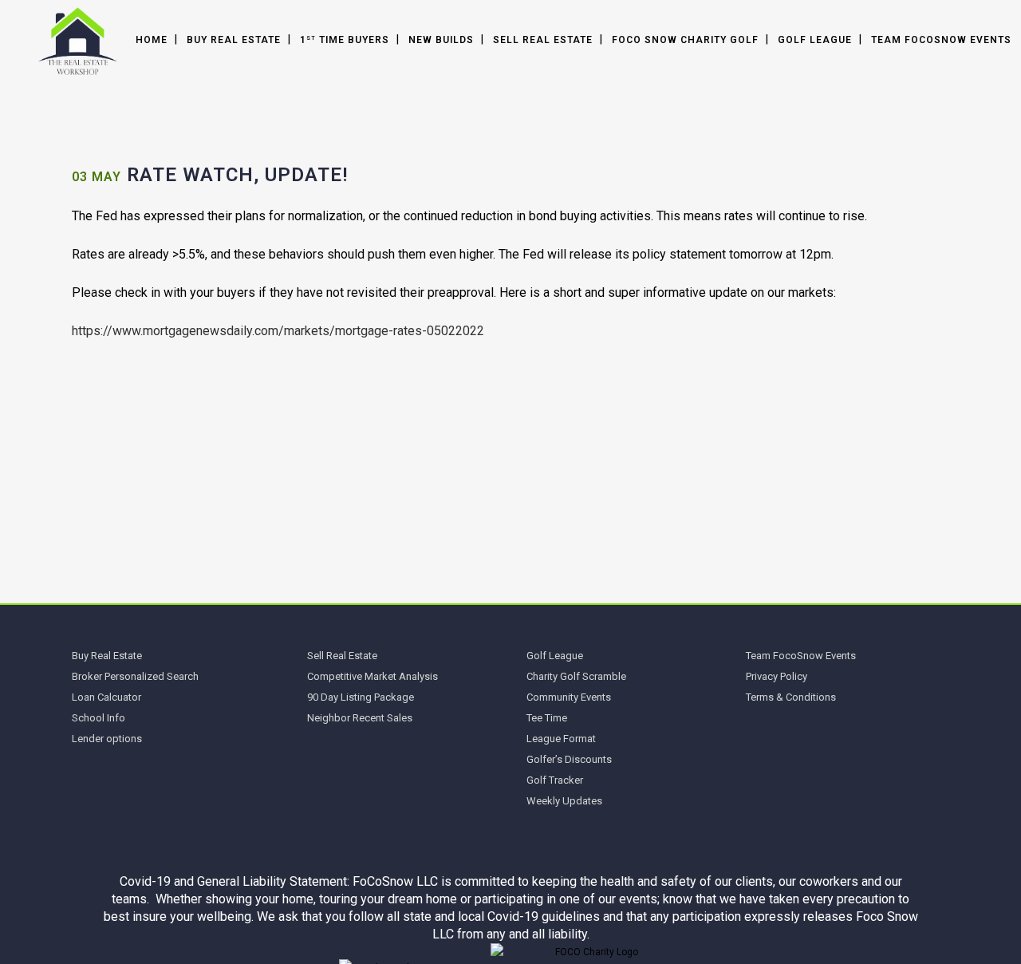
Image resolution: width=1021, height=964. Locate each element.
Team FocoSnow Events (801, 656)
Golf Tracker (554, 780)
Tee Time (546, 718)
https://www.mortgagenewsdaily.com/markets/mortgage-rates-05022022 (278, 330)
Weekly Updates (564, 801)
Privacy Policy (776, 676)
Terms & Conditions (791, 697)
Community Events (568, 697)
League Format (561, 739)
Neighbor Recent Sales (359, 718)
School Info (98, 718)
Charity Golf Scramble (576, 676)
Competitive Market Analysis (372, 676)
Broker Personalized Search (135, 676)
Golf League (554, 656)
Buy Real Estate (107, 656)
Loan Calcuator (106, 697)
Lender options (107, 739)
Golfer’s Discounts (569, 759)
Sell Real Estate (342, 656)
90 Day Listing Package (360, 697)
